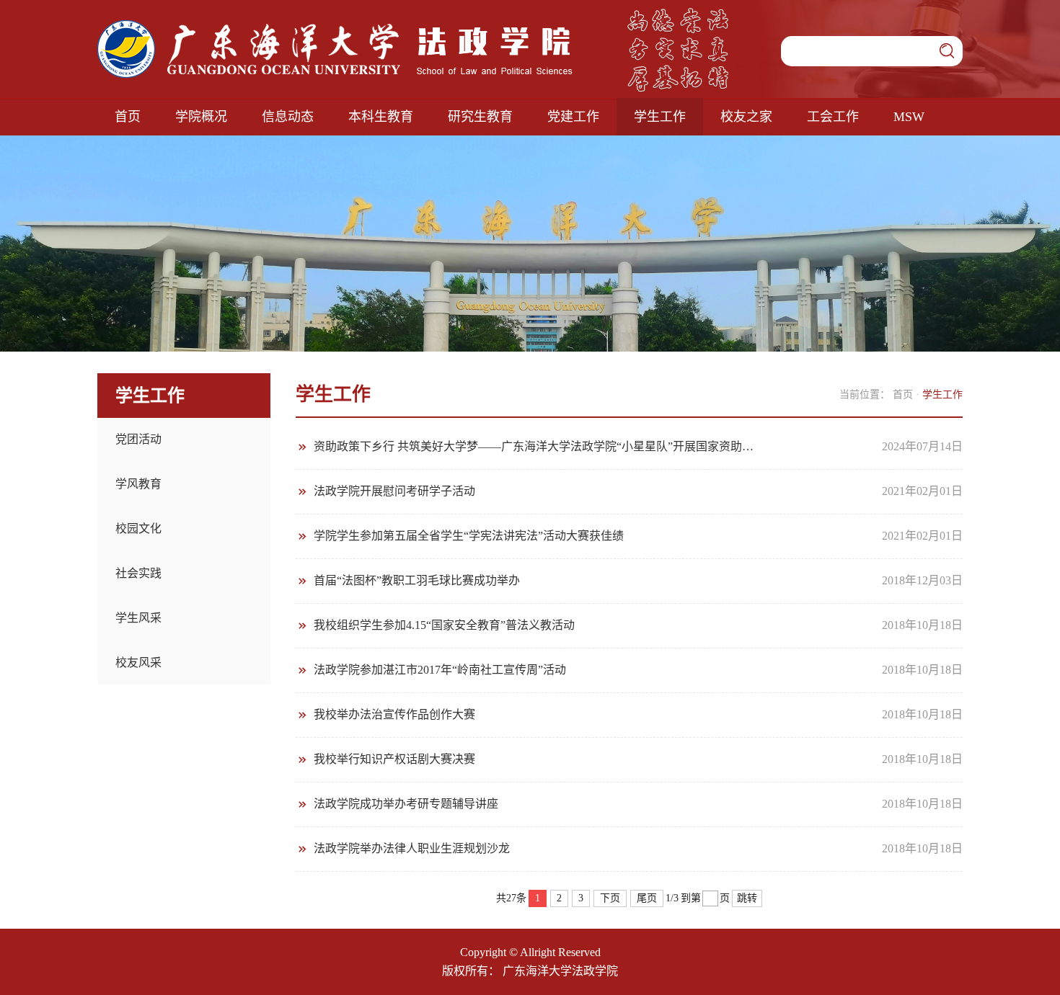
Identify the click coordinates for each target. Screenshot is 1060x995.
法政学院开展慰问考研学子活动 (394, 491)
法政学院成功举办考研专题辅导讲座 (406, 804)
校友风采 (138, 662)
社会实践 (138, 573)
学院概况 (201, 117)
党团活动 (138, 439)
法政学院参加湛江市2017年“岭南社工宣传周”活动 (440, 670)
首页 (128, 117)
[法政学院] (335, 25)
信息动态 (288, 117)
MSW (908, 117)
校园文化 (138, 528)
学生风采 (138, 618)
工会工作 (833, 117)
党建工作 (573, 117)
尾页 (647, 898)
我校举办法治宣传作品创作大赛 (394, 714)
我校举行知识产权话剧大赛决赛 (394, 759)
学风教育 (138, 484)
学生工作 (660, 117)
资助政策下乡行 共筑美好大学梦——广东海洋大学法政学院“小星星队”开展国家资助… (534, 446)
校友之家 (746, 117)
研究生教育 (480, 117)
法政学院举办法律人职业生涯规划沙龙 (412, 848)
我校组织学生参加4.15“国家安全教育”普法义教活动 (444, 625)
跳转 (747, 898)
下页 (610, 898)
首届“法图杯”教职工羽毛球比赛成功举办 (417, 580)
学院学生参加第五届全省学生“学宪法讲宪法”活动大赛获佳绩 (469, 536)
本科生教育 (380, 117)
